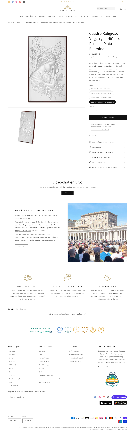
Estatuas (12, 361)
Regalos (11, 368)
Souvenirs (12, 372)
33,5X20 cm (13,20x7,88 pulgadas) (102, 102)
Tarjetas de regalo (15, 379)
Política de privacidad (76, 358)
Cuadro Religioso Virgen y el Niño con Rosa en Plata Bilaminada (61, 22)
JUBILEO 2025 (13, 386)
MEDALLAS (12, 365)
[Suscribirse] (41, 397)
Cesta (41, 372)
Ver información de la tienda (100, 130)
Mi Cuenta (42, 368)
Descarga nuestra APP (46, 375)
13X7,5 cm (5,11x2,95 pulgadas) (102, 93)
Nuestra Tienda (44, 358)
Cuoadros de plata (29, 22)
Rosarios (12, 354)
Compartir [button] (95, 135)
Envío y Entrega (74, 351)
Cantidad (91, 106)
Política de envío (122, 429)
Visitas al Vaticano (45, 382)
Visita (68, 193)
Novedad (12, 351)
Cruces (11, 358)
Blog (10, 382)
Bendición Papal (44, 365)
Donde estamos (44, 361)
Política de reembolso (121, 427)
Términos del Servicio (110, 429)
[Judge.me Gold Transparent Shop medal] (76, 330)
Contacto (42, 351)
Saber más (21, 247)
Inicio (10, 22)
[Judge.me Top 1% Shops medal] (93, 330)
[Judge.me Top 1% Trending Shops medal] (101, 330)
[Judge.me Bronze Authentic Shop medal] (84, 330)
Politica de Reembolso (76, 354)
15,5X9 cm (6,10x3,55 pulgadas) (102, 98)
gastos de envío (95, 57)
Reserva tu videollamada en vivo (109, 367)
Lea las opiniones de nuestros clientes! (51, 379)
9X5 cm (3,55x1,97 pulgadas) (101, 89)
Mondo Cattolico (27, 427)
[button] (99, 8)
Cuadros (18, 22)
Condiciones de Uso (75, 361)
